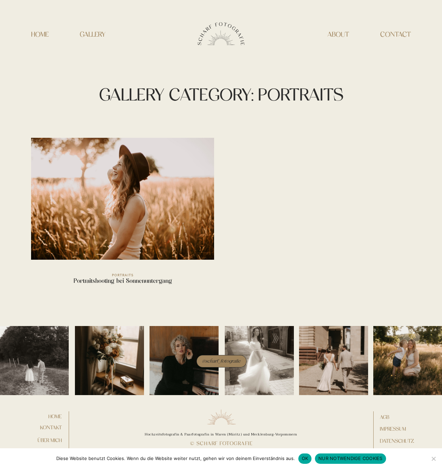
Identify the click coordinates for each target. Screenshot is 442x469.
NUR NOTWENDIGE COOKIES (350, 458)
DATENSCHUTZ (397, 441)
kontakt (51, 427)
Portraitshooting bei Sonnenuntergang (122, 215)
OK (305, 458)
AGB (384, 417)
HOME (40, 34)
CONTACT (395, 34)
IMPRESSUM (393, 429)
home (55, 416)
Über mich (50, 440)
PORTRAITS (123, 275)
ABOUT (338, 34)
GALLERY (93, 34)
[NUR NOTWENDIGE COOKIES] (433, 458)
